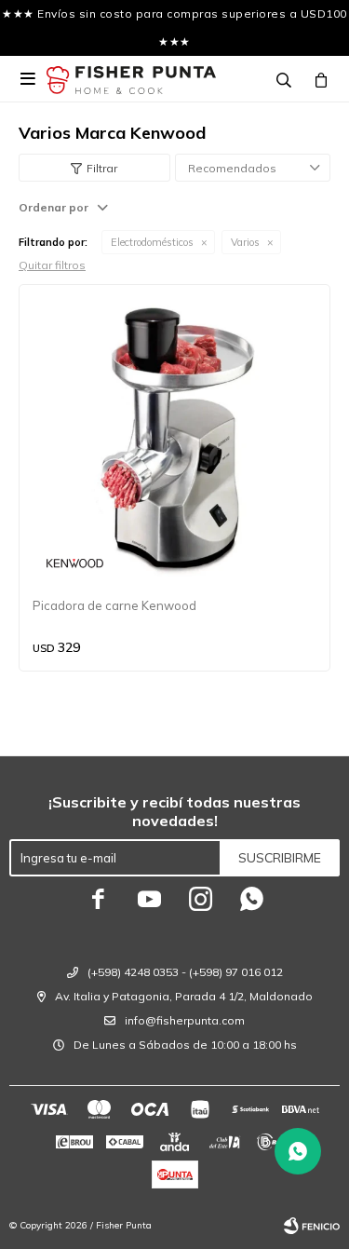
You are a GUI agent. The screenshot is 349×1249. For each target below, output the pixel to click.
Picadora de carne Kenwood (114, 605)
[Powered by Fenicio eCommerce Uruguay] (312, 1226)
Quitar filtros (52, 265)
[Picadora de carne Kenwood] (174, 440)
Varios (245, 242)
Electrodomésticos (152, 242)
